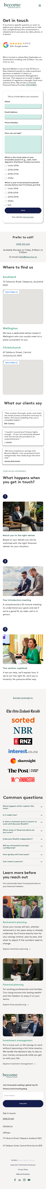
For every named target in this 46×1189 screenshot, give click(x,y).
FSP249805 (31, 85)
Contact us (8, 1126)
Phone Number (11, 123)
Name (7, 102)
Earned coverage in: (23, 698)
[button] (39, 5)
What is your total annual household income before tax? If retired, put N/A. (23, 184)
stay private (28, 217)
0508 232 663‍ (8, 1119)
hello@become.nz (27, 257)
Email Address (11, 112)
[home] (12, 5)
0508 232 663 (23, 244)
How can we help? (13, 133)
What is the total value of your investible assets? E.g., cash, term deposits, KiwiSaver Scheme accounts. (23, 160)
